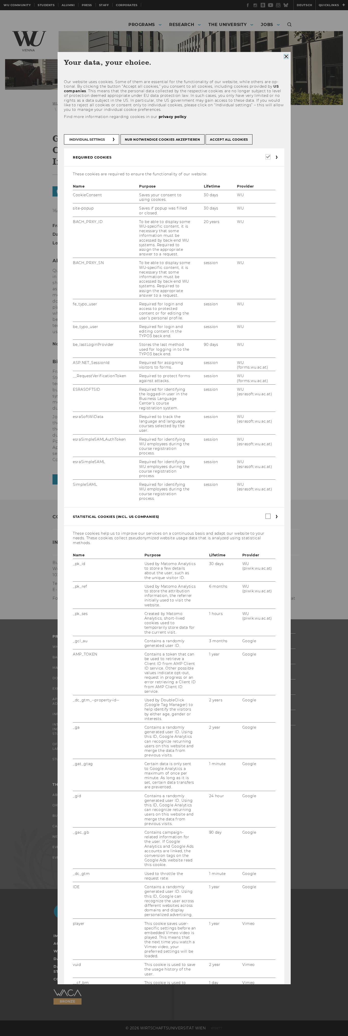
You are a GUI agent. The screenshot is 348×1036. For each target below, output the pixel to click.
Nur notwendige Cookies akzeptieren (162, 139)
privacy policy (172, 116)
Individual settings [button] (87, 139)
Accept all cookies (229, 139)
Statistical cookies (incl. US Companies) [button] (116, 517)
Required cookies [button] (92, 157)
